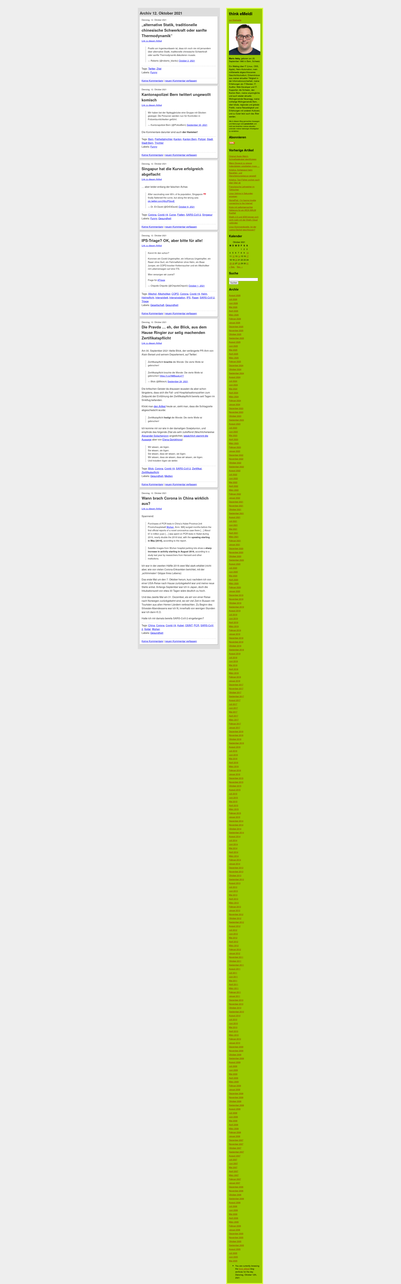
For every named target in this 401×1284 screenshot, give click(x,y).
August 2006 (234, 1202)
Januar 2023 (234, 451)
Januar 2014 (234, 863)
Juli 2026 (233, 299)
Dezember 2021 (236, 501)
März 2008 (234, 1128)
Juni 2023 (233, 431)
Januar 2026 (234, 322)
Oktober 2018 (235, 645)
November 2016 (236, 735)
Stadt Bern (147, 143)
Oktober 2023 (235, 415)
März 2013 (234, 902)
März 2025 (234, 357)
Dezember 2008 (236, 1093)
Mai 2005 (233, 1260)
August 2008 (234, 1108)
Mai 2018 (233, 665)
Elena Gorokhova (172, 439)
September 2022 (236, 466)
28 (239, 263)
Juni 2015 (233, 797)
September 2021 (236, 513)
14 (239, 256)
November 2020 (236, 552)
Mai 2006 (233, 1214)
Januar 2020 (234, 591)
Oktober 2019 (235, 602)
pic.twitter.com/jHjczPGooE (161, 201)
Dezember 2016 (236, 731)
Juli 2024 (233, 381)
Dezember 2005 (236, 1233)
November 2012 (236, 914)
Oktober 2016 (235, 739)
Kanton (178, 139)
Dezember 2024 (236, 365)
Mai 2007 (233, 1167)
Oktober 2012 (235, 918)
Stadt (210, 139)
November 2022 (236, 458)
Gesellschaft (157, 305)
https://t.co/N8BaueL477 (172, 375)
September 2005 (236, 1245)
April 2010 (233, 1031)
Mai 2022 (233, 482)
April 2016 (233, 762)
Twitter (151, 68)
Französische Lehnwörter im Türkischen (242, 188)
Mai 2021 (233, 528)
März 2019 (234, 626)
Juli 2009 (233, 1066)
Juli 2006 (233, 1206)
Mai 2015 (233, 801)
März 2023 (234, 443)
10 (247, 252)
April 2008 (233, 1124)
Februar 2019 (235, 630)
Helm (204, 294)
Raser (195, 297)
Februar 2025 (235, 361)
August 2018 (234, 653)
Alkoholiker (164, 294)
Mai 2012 (233, 937)
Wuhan (170, 527)
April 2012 (233, 941)
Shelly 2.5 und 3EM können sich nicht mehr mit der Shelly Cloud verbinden (243, 219)
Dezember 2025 (236, 326)
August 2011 (234, 968)
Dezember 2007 (236, 1140)
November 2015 (236, 782)
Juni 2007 (233, 1163)
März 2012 (234, 945)
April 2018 (233, 669)
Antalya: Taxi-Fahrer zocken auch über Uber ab (244, 181)
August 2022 (234, 470)
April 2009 (233, 1077)
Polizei (202, 139)
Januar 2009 (234, 1089)
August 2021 (234, 517)
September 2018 (236, 649)
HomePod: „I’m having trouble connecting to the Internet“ (242, 202)
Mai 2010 (233, 1027)
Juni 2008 (233, 1116)
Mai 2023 (233, 435)
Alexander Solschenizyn (155, 436)
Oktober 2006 (235, 1194)
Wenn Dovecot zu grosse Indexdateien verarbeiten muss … (244, 165)
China (151, 625)
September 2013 (236, 879)
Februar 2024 (235, 400)
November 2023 (236, 412)
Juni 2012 (233, 933)
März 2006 (234, 1221)
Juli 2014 (233, 840)
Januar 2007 (234, 1182)
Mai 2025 (233, 349)
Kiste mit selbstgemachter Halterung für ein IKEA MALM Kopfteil (242, 210)
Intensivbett (161, 297)
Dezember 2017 (236, 684)
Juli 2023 (233, 427)
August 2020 (234, 563)
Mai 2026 (233, 307)
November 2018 (236, 641)
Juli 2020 (233, 567)
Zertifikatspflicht (150, 472)
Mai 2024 (233, 388)
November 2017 (236, 688)
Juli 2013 (233, 887)
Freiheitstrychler (163, 139)
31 (247, 263)
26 (233, 263)
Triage (145, 301)
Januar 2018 (234, 680)
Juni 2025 (233, 345)
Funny (153, 72)
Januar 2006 (234, 1229)
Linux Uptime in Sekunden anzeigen (241, 195)
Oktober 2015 (235, 785)
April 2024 (233, 392)
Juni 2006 (233, 1210)
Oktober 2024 (235, 369)
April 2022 (233, 486)
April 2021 (233, 532)
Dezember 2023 (236, 408)
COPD (175, 294)
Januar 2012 (234, 953)
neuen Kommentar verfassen (181, 80)
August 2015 (234, 789)
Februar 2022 (235, 493)
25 (230, 263)
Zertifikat (197, 468)
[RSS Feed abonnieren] (232, 143)
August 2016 (234, 746)
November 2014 (236, 824)
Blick (151, 468)
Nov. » (240, 266)
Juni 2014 (233, 844)
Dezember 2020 (236, 548)
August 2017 (234, 700)
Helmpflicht (148, 297)
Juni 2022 (233, 478)
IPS (189, 297)
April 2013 (233, 898)
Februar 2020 (235, 587)
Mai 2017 (233, 711)
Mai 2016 (233, 758)
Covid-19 (163, 214)
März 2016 (234, 766)
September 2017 (236, 696)
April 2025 (233, 353)
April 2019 (233, 622)
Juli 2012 (233, 929)
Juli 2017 (233, 704)
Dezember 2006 (236, 1186)
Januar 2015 (234, 816)
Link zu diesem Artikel (152, 40)
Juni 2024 (233, 384)
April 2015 (233, 805)
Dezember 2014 (236, 820)
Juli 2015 (233, 793)
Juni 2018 (233, 661)
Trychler (159, 143)
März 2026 (234, 314)
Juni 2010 (233, 1023)
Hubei (180, 625)
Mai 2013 (233, 894)
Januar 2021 (234, 544)
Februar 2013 (235, 906)
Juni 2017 (233, 707)
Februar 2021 (235, 540)
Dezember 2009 (236, 1046)
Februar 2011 (235, 992)
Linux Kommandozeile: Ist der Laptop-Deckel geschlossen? (242, 228)
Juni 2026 (233, 303)
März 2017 (234, 719)
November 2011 (236, 957)
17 (247, 256)
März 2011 (234, 988)
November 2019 (236, 598)
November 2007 (236, 1143)
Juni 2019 (233, 618)
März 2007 (234, 1175)
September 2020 (236, 559)
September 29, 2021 (178, 381)
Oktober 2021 (235, 509)
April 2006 (233, 1217)
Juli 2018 (233, 657)
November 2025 (236, 330)
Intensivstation (177, 297)
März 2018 (234, 672)
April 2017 (233, 715)
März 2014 (234, 855)
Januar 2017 (234, 727)
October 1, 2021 (197, 285)
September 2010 (236, 1011)
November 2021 (236, 505)
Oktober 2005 (235, 1241)
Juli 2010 (233, 1019)
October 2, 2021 (187, 60)
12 (233, 256)
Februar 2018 (235, 676)
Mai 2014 (233, 848)
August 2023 (234, 423)
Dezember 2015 (236, 778)
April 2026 (233, 310)
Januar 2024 (234, 404)
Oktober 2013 (235, 875)
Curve (172, 214)
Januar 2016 (234, 774)
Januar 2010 (234, 1042)
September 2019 (236, 606)
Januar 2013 (234, 910)
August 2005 (234, 1249)
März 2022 (234, 489)
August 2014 (234, 836)
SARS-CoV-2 (193, 214)
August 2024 (234, 377)
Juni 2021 (233, 525)
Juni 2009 (233, 1070)
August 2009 (234, 1062)
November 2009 (236, 1050)
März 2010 (234, 1034)
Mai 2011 (233, 980)
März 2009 (234, 1081)
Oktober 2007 (235, 1147)
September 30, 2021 (197, 124)
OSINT (189, 625)
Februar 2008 (235, 1132)
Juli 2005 (233, 1253)
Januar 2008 (234, 1136)
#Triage (161, 280)
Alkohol (152, 294)
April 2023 (233, 439)
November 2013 (236, 871)
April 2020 (233, 579)
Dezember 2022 (236, 454)
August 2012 (234, 926)
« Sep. (232, 266)
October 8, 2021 (187, 206)
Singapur (207, 214)
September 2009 (236, 1058)
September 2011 (236, 964)
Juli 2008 (233, 1112)
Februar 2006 (235, 1225)
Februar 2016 (235, 770)
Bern (151, 139)
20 (236, 259)
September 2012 (236, 922)
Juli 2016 (233, 750)
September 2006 (236, 1198)
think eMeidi (244, 1268)
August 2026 (234, 295)
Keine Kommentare (152, 80)
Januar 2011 (234, 996)
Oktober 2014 (235, 828)
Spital (147, 629)
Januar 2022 (234, 497)
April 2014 (233, 852)
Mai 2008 (233, 1120)
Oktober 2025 (235, 334)
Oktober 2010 (235, 1007)
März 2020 (234, 583)
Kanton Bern (190, 139)
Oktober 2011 (235, 960)
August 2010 (234, 1015)
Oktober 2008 (235, 1101)
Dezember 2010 (236, 999)
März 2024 (234, 396)
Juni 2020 (233, 571)
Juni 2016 (233, 754)
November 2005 (236, 1237)
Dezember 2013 (236, 867)
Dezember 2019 (236, 595)
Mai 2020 (233, 575)
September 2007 (236, 1151)
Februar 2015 (235, 813)
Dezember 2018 (236, 637)
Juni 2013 (233, 890)
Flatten (181, 214)
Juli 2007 (233, 1159)
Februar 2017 (235, 723)
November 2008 (236, 1097)
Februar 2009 (235, 1085)
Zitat (158, 68)
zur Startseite (235, 19)
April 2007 (233, 1171)
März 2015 (234, 809)
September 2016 (236, 743)
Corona (152, 214)
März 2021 (234, 536)
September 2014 (236, 832)
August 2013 (234, 883)
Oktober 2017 (235, 692)
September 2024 (236, 373)
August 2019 (234, 610)
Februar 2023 (235, 447)
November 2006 (236, 1190)
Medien (168, 476)
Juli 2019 (233, 614)
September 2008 (236, 1105)
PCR (196, 625)
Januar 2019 (234, 633)
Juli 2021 (233, 521)
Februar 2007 (235, 1179)
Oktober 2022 (235, 462)
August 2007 (234, 1155)
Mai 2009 (233, 1073)
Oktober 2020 (235, 556)
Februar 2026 (235, 318)
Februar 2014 (235, 859)
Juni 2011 (233, 976)
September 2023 (236, 419)
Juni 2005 (233, 1256)
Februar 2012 (235, 949)
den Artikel (160, 406)
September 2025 (236, 338)
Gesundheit (164, 218)
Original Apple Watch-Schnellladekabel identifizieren (242, 158)
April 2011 (233, 984)
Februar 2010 (235, 1038)
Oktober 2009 (235, 1054)
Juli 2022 (233, 474)
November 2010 (236, 1003)
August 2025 (234, 342)
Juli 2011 (233, 972)
